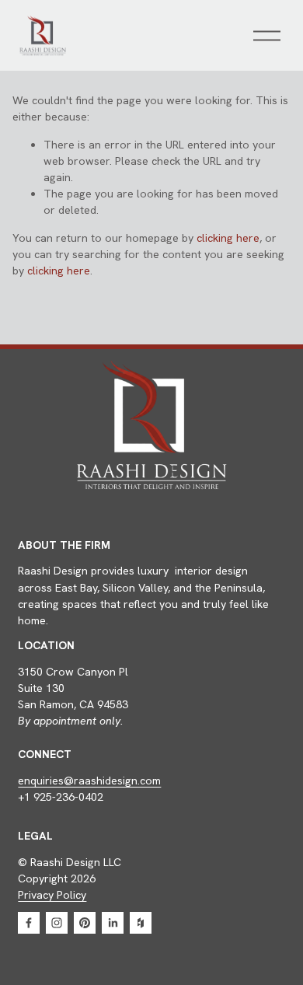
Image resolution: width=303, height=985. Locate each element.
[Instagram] (57, 923)
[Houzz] (141, 923)
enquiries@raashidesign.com (89, 781)
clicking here (228, 238)
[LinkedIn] (113, 923)
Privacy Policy (52, 895)
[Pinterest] (85, 923)
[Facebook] (29, 923)
